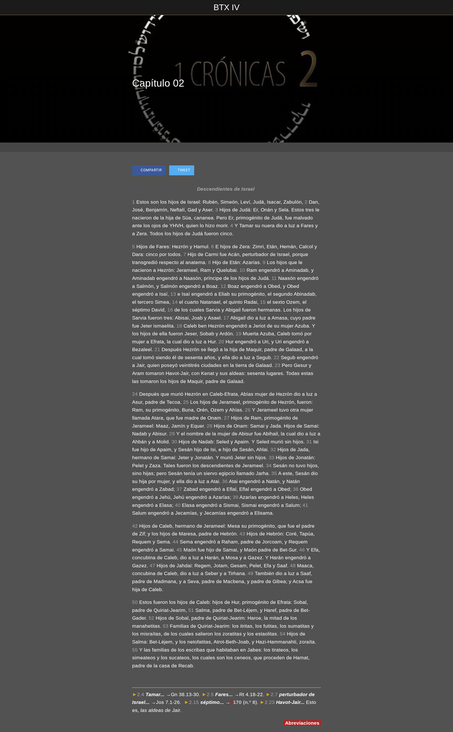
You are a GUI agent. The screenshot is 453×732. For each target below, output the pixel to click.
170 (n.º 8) (245, 702)
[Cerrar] (9, 7)
